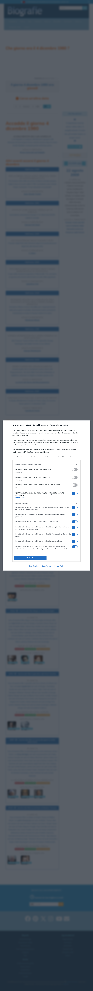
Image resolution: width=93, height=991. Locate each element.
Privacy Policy (59, 566)
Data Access (46, 566)
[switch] (75, 469)
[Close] (86, 425)
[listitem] (46, 464)
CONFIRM (30, 558)
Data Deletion (34, 566)
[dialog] (46, 495)
